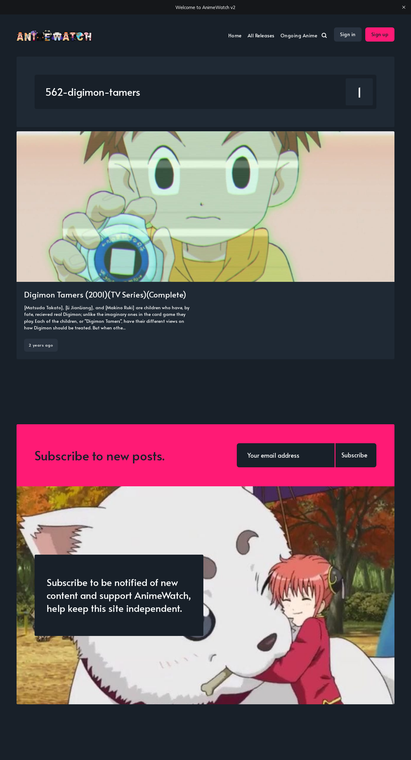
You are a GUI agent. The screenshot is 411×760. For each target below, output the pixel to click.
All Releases (261, 35)
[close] (404, 7)
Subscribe (354, 455)
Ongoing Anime (298, 35)
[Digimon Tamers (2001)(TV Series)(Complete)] (205, 245)
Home (235, 35)
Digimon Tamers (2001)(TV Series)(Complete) (105, 294)
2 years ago (41, 345)
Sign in (348, 34)
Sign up (380, 34)
